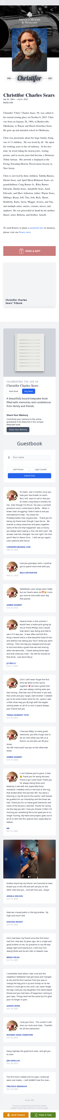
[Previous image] (6, 859)
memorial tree (36, 227)
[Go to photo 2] (30, 876)
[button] (29, 859)
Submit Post (29, 475)
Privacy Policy (22, 1108)
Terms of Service (37, 1108)
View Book (13, 391)
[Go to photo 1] (28, 877)
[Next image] (53, 859)
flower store (25, 232)
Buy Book (28, 391)
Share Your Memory (18, 429)
